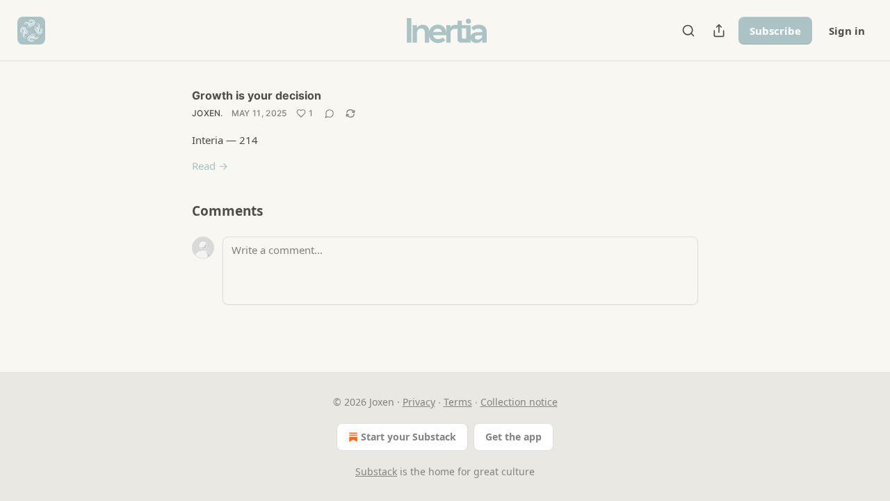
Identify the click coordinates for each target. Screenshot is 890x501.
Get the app (513, 436)
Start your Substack (408, 436)
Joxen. (207, 113)
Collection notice (519, 401)
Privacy (419, 401)
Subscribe (775, 31)
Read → (210, 166)
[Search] (688, 31)
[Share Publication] (719, 31)
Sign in (847, 31)
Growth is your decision (256, 95)
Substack (376, 471)
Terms (458, 401)
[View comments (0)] (330, 113)
